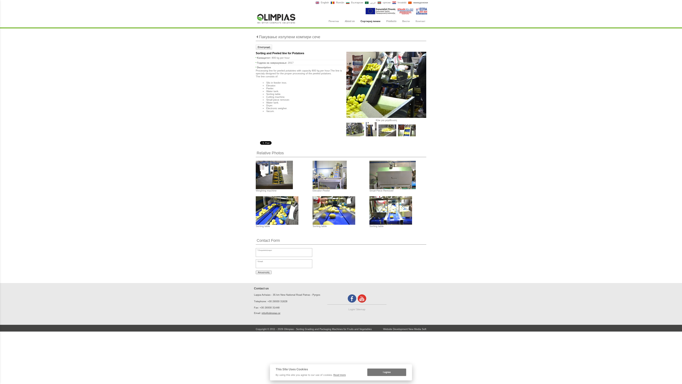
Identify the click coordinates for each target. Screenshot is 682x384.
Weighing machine (266, 190)
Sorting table (263, 226)
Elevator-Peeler (321, 190)
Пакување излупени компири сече (289, 37)
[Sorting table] (284, 210)
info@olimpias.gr (271, 313)
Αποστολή (263, 272)
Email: (260, 261)
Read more (339, 375)
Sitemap (360, 309)
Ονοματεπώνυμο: (265, 250)
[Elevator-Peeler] (341, 175)
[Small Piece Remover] (397, 175)
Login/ (352, 309)
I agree (387, 372)
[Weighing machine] (284, 175)
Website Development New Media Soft (404, 329)
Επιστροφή (264, 47)
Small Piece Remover (381, 190)
